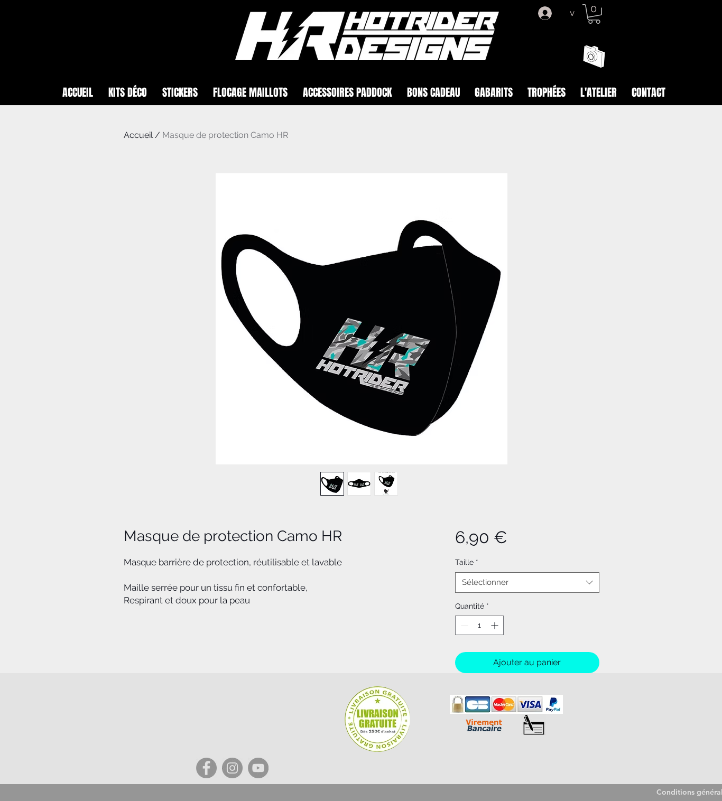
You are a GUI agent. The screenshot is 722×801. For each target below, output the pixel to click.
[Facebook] (206, 768)
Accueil (138, 135)
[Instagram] (232, 768)
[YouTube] (258, 768)
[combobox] (527, 582)
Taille (466, 562)
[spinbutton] (479, 625)
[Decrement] (463, 625)
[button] (594, 14)
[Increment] (495, 625)
